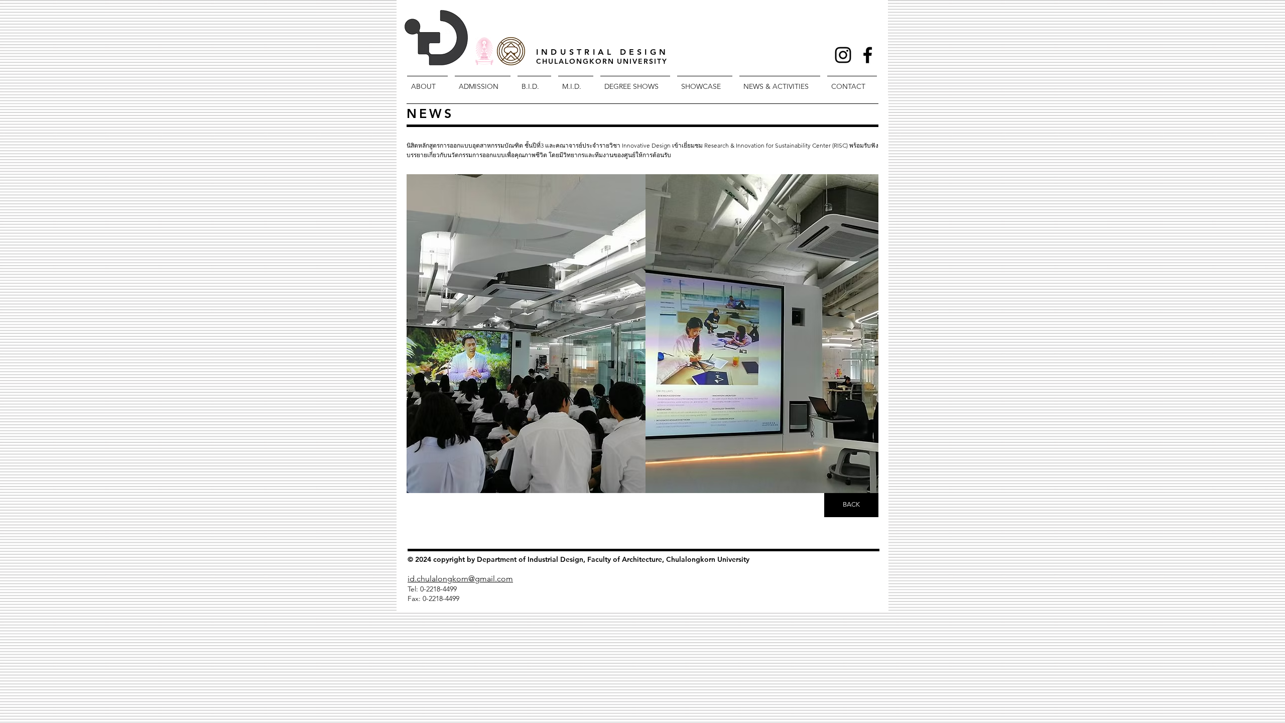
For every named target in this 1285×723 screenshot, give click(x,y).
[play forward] (865, 333)
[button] (526, 333)
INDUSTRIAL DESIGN (602, 52)
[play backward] (419, 333)
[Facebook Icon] (867, 55)
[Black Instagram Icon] (843, 55)
